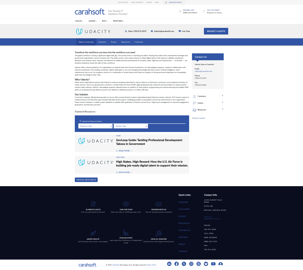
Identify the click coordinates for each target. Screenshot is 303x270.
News (157, 2)
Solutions (102, 42)
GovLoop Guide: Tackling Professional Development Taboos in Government (149, 142)
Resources (125, 42)
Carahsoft (115, 265)
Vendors (183, 202)
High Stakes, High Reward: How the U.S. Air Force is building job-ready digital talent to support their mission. (152, 163)
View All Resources (86, 179)
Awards (149, 2)
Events (114, 42)
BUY (104, 21)
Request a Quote (216, 31)
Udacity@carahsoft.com (203, 71)
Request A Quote (214, 13)
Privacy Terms (151, 265)
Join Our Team (123, 2)
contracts (184, 230)
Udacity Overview (86, 42)
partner (183, 237)
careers (182, 251)
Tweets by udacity (198, 118)
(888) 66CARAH (190, 13)
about (181, 244)
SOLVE (78, 21)
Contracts (139, 42)
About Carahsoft (137, 2)
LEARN (92, 21)
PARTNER (118, 21)
